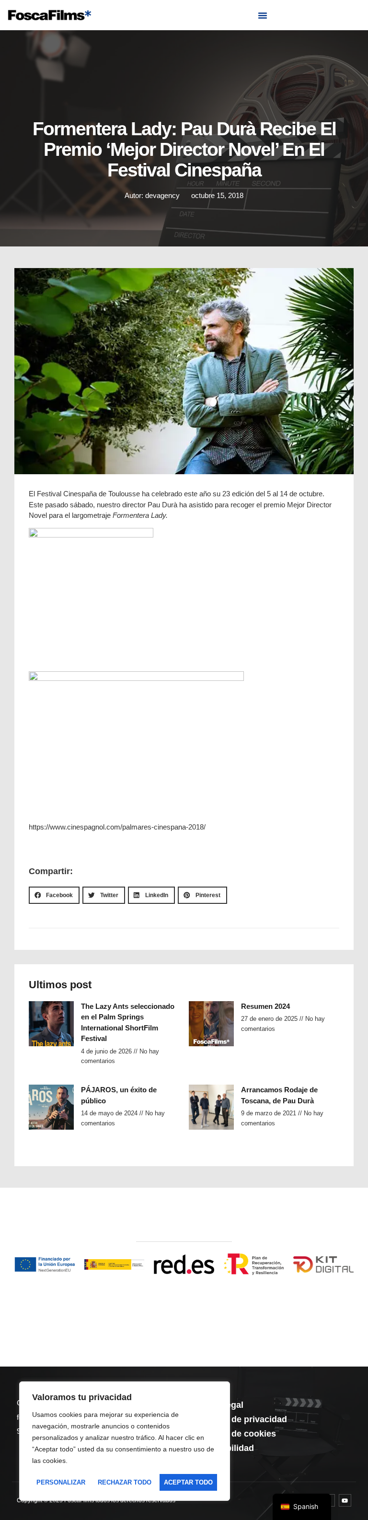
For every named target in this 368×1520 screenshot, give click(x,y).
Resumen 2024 (265, 1006)
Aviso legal (220, 1405)
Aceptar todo (188, 1482)
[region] (124, 1441)
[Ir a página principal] (49, 15)
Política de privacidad (242, 1419)
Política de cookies (237, 1433)
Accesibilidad (226, 1448)
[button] (262, 15)
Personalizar (60, 1482)
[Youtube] (345, 1500)
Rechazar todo (124, 1482)
